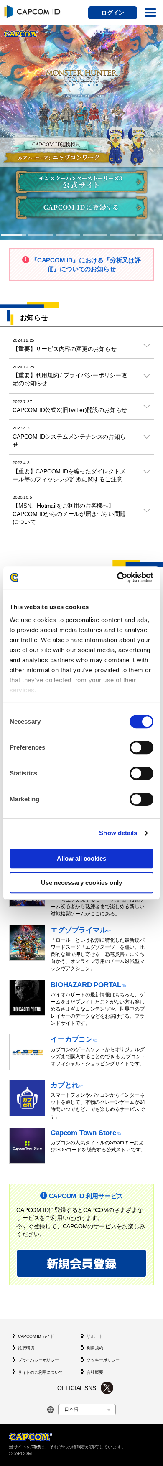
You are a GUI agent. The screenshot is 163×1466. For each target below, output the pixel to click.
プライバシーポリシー (38, 1360)
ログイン (112, 12)
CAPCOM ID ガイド (36, 1336)
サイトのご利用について (40, 1372)
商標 (36, 1446)
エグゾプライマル (79, 930)
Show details (118, 832)
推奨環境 (26, 1348)
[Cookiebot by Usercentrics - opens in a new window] (117, 577)
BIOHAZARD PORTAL (86, 985)
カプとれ (65, 1085)
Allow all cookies (81, 858)
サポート (95, 1336)
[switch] (141, 747)
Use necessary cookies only (81, 882)
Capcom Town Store (83, 1132)
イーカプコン (72, 1039)
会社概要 (95, 1372)
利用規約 (95, 1348)
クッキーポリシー (103, 1360)
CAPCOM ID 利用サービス (86, 1195)
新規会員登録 (82, 1263)
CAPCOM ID (30, 11)
